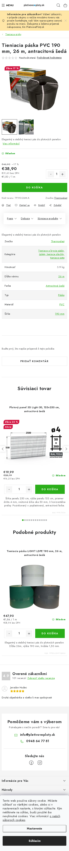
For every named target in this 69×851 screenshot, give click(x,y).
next (66, 449)
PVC (62, 304)
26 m (61, 276)
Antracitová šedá (55, 286)
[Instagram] (40, 763)
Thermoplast (60, 198)
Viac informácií (11, 143)
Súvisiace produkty (48, 218)
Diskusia (25, 218)
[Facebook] (31, 763)
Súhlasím (35, 841)
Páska (61, 295)
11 (46, 520)
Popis (10, 218)
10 (44, 520)
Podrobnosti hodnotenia (49, 57)
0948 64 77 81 (37, 741)
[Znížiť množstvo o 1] (51, 174)
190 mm (59, 314)
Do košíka (34, 187)
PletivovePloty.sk (35, 27)
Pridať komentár (34, 361)
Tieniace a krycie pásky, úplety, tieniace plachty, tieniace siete (51, 254)
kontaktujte (21, 20)
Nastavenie (34, 829)
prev (3, 449)
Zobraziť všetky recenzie (41, 678)
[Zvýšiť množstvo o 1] (62, 174)
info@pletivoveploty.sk (37, 734)
